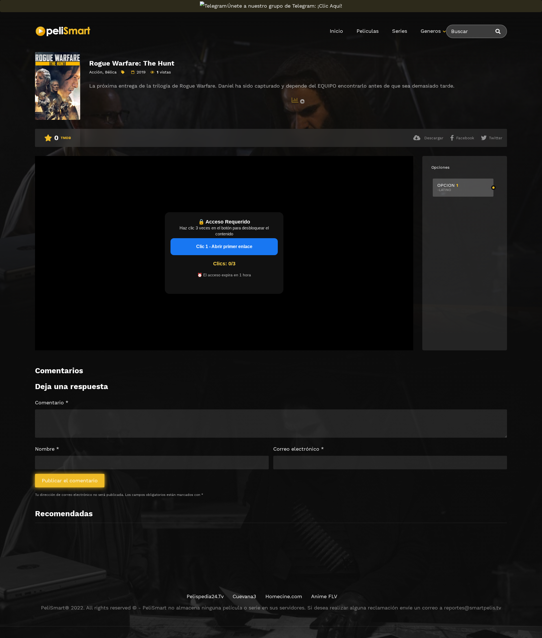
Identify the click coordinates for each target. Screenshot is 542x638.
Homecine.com (283, 596)
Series (399, 31)
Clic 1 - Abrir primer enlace (224, 246)
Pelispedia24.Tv (205, 596)
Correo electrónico (298, 449)
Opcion (447, 187)
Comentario (51, 402)
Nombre (47, 449)
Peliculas (368, 31)
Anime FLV (324, 596)
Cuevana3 (244, 596)
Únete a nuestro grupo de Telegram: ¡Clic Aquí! (284, 6)
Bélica (111, 72)
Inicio (336, 31)
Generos (431, 31)
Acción (95, 72)
